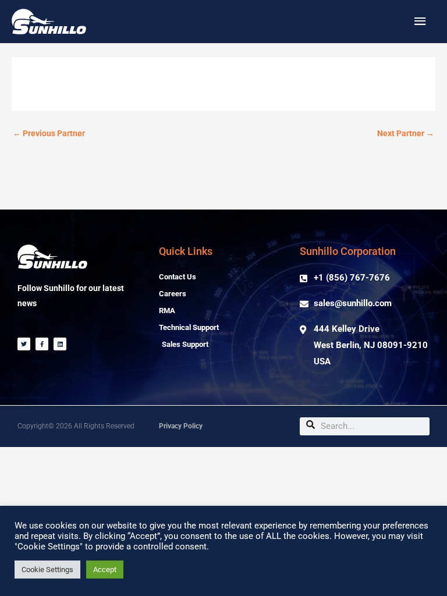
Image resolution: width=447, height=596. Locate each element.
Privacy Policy (181, 426)
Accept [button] (104, 569)
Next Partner (405, 133)
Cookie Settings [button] (47, 569)
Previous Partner (49, 133)
